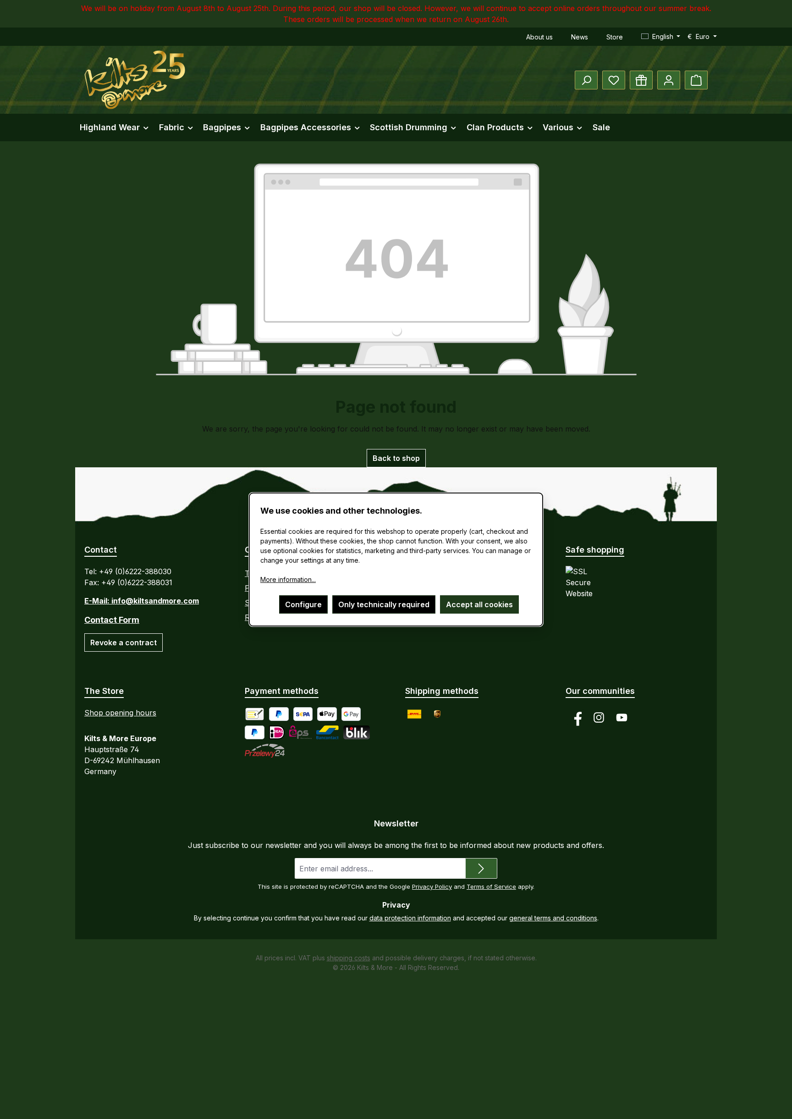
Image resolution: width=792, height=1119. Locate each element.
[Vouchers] (641, 80)
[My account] (668, 80)
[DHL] (414, 714)
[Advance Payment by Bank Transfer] (254, 714)
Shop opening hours (120, 712)
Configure (303, 604)
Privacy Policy (432, 886)
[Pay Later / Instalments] (254, 732)
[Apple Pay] (327, 714)
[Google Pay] (351, 714)
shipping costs (348, 958)
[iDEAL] (277, 732)
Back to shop (396, 458)
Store (614, 37)
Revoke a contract (123, 642)
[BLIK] (356, 732)
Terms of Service (491, 886)
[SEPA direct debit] (303, 714)
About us (539, 37)
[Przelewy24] (265, 751)
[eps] (300, 732)
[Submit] (481, 868)
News (579, 37)
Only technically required (383, 604)
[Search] (586, 80)
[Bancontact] (327, 732)
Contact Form (111, 620)
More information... (288, 579)
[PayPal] (279, 714)
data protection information (410, 918)
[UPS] (437, 714)
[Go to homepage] (134, 79)
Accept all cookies (479, 604)
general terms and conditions (553, 918)
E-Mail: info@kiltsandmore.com (141, 600)
